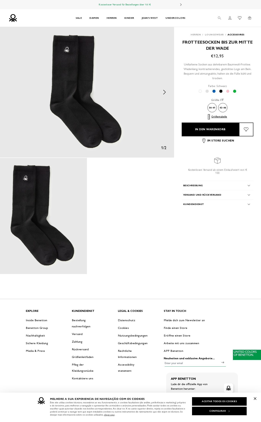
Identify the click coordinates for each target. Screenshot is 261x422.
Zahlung (77, 341)
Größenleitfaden (83, 357)
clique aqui (109, 414)
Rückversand (80, 349)
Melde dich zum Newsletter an (184, 320)
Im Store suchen (220, 140)
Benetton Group (37, 328)
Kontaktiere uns (82, 378)
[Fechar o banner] (255, 398)
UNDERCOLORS (175, 17)
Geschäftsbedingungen (133, 343)
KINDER (129, 17)
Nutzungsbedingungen (133, 335)
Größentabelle (219, 116)
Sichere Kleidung (37, 343)
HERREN (112, 17)
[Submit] (223, 362)
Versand (77, 334)
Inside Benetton (36, 320)
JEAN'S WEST (150, 17)
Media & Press (35, 351)
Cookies (123, 328)
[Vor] (181, 5)
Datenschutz (126, 320)
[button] (87, 92)
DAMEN (94, 17)
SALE (79, 17)
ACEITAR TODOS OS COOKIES (219, 401)
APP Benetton (173, 351)
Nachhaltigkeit (35, 335)
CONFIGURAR (217, 411)
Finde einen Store (175, 328)
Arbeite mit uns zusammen (181, 343)
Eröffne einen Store (177, 335)
